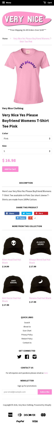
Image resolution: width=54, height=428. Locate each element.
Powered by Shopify (42, 405)
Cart (49, 2)
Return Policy (27, 338)
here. (46, 373)
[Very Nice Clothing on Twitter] (19, 358)
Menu (8, 2)
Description (26, 183)
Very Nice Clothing (25, 405)
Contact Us (27, 342)
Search (27, 322)
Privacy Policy (27, 334)
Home (5, 38)
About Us (27, 326)
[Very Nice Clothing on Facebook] (27, 358)
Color (5, 133)
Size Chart (27, 330)
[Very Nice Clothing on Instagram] (34, 358)
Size (4, 145)
